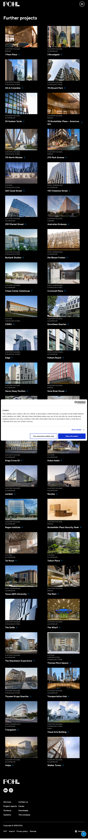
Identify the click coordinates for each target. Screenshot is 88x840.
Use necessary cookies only (43, 436)
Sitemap (33, 831)
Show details (76, 430)
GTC (5, 831)
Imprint (12, 831)
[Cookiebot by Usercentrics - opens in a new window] (76, 402)
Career (21, 806)
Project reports (10, 806)
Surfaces (7, 810)
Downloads (23, 810)
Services (7, 802)
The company (24, 815)
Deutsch (81, 831)
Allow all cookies (71, 436)
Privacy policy (22, 831)
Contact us (23, 802)
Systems (7, 815)
